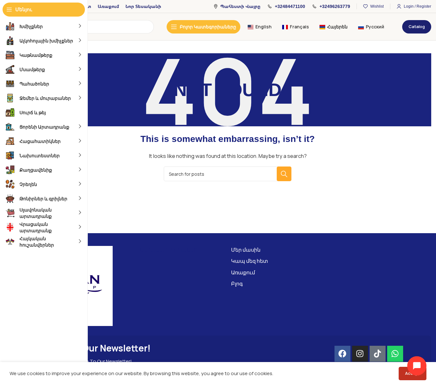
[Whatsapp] (395, 354)
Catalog (417, 26)
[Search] (284, 174)
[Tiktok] (378, 354)
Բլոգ (237, 283)
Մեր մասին (245, 249)
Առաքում (243, 272)
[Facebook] (342, 354)
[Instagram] (360, 354)
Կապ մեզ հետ (249, 260)
